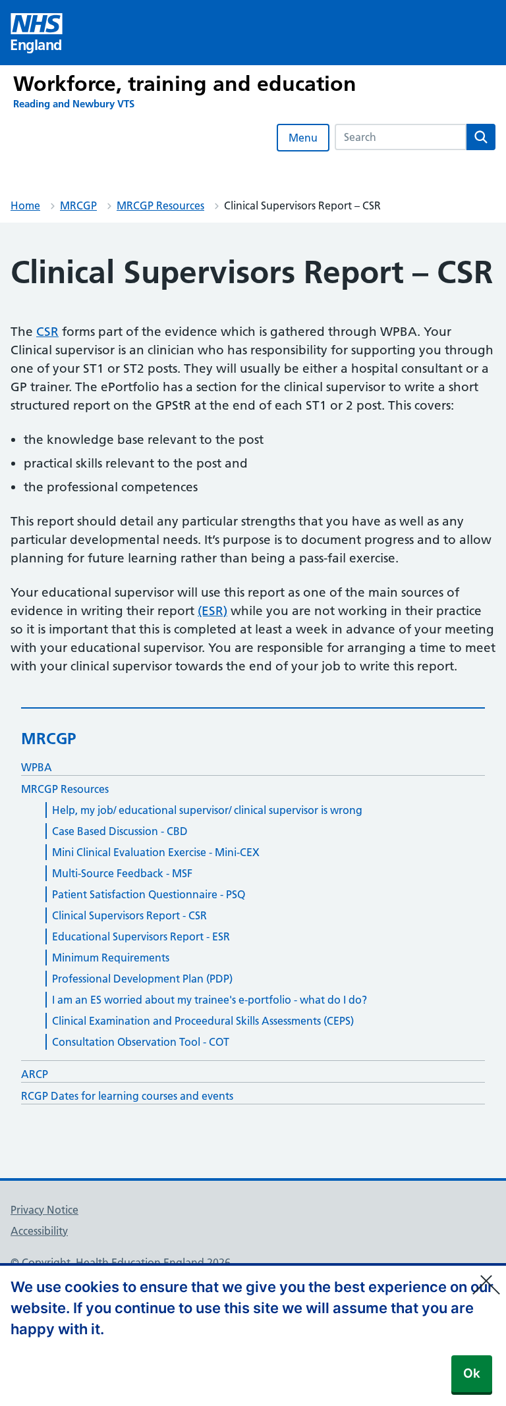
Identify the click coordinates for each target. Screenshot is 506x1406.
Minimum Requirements (110, 957)
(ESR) (212, 610)
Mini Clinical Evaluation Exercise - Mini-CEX (156, 852)
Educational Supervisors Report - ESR (141, 936)
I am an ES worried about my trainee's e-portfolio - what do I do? (209, 999)
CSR (47, 331)
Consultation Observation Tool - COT (140, 1041)
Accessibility (39, 1230)
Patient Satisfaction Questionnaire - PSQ (148, 894)
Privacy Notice (44, 1209)
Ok (471, 1373)
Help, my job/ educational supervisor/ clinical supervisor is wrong (207, 810)
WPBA (36, 767)
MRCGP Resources (160, 205)
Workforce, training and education (184, 83)
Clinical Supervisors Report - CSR (129, 915)
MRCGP (78, 205)
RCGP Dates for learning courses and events (127, 1095)
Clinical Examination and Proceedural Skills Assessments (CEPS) (203, 1020)
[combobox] (400, 137)
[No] (489, 1276)
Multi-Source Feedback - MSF (122, 873)
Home (25, 205)
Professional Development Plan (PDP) (142, 978)
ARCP (34, 1074)
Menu (303, 137)
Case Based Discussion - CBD (120, 831)
